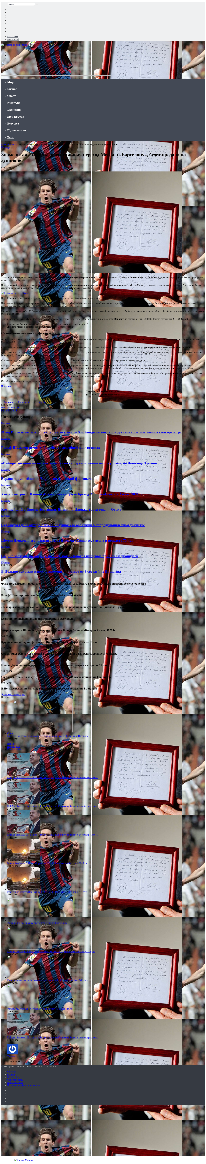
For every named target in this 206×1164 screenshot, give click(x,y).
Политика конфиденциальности (23, 1085)
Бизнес (12, 88)
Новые (10, 743)
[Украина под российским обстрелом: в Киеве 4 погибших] (23, 920)
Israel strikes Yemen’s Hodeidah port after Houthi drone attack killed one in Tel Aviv (47, 863)
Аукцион (8, 402)
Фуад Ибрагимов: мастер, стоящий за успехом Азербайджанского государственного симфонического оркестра (91, 432)
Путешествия (16, 130)
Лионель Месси (26, 402)
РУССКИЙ (13, 39)
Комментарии (14, 749)
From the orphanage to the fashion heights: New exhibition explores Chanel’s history (47, 980)
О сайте (11, 1074)
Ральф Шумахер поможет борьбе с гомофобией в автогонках (50, 448)
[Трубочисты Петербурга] (15, 293)
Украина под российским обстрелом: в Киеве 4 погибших (37, 923)
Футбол (43, 402)
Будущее (13, 123)
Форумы (11, 1071)
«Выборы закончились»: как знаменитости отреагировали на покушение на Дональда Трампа (79, 463)
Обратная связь (15, 1079)
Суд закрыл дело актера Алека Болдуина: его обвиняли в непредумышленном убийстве (73, 525)
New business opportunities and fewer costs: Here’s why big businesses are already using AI (51, 951)
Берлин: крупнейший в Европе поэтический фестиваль (47, 479)
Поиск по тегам (15, 1082)
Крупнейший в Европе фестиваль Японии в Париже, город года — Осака (61, 509)
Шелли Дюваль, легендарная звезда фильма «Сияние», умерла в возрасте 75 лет (67, 540)
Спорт (11, 95)
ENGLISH (12, 36)
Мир (10, 82)
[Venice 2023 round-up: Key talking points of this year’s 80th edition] (23, 1006)
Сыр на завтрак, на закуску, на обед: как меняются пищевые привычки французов (69, 556)
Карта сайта (13, 1077)
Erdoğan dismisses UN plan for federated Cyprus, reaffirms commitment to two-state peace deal (52, 777)
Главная (5, 144)
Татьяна (11, 1056)
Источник (6, 386)
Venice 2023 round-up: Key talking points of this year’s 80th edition (39, 1008)
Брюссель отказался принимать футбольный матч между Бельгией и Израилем (47, 736)
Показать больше (10, 407)
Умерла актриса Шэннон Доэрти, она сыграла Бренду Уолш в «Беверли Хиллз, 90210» (71, 494)
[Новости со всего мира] (14, 45)
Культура (13, 102)
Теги (10, 137)
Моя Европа (15, 116)
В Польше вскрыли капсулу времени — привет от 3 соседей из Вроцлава (61, 571)
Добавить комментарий (13, 694)
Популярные (13, 746)
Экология (14, 109)
